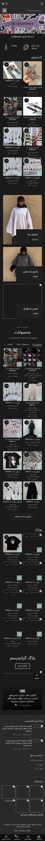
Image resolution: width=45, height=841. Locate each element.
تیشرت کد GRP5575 (32, 554)
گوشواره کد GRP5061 (32, 472)
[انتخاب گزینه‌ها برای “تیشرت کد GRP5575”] (39, 549)
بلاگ (22, 691)
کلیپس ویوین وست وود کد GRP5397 (32, 88)
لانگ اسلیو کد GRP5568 (12, 638)
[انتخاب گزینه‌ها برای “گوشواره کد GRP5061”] (39, 467)
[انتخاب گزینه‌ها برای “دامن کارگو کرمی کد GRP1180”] (39, 398)
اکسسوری (15, 122)
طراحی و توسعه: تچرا (22, 830)
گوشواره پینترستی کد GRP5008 (12, 440)
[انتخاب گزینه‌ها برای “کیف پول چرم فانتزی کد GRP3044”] (39, 364)
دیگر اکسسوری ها (32, 92)
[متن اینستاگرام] (36, 792)
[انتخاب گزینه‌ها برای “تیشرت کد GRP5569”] (39, 634)
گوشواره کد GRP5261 (32, 178)
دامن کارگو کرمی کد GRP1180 (32, 404)
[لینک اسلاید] (22, 24)
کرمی (26, 410)
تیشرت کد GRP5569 (33, 638)
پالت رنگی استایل (34, 410)
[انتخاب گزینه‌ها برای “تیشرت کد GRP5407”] (19, 467)
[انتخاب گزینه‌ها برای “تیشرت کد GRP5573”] (39, 577)
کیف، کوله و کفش (33, 373)
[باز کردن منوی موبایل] (41, 3)
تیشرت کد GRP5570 (12, 610)
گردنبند (29, 153)
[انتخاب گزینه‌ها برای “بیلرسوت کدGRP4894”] (39, 435)
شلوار (30, 408)
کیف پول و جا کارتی (35, 376)
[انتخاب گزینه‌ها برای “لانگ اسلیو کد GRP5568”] (19, 634)
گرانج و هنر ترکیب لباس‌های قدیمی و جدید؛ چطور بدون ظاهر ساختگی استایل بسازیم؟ (22, 698)
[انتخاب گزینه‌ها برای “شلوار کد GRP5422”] (39, 497)
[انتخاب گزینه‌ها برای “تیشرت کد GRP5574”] (19, 549)
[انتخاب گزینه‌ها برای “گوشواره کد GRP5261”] (39, 173)
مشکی (26, 376)
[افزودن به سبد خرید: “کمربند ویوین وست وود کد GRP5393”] (39, 113)
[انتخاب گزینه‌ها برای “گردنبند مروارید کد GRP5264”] (39, 143)
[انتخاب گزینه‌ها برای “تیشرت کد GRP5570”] (19, 605)
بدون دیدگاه (17, 734)
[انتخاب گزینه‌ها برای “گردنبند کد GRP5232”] (19, 173)
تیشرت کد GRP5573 (32, 582)
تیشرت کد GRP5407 (12, 472)
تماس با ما (39, 769)
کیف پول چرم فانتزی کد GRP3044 (32, 369)
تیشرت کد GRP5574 (12, 554)
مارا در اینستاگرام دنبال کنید (30, 815)
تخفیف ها (32, 378)
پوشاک (35, 408)
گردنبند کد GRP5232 (12, 178)
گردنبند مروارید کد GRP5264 (32, 149)
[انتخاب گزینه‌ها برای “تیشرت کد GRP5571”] (39, 605)
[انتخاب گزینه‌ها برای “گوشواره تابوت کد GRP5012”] (19, 497)
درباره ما (40, 764)
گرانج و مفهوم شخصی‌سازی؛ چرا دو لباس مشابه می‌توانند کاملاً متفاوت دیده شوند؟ (18, 743)
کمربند (12, 84)
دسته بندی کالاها (36, 760)
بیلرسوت (33, 442)
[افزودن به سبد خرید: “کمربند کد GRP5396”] (19, 76)
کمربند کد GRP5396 (12, 81)
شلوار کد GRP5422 (32, 502)
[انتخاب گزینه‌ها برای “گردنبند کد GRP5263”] (19, 143)
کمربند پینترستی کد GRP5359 (12, 118)
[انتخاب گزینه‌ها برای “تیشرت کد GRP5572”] (19, 577)
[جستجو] (4, 10)
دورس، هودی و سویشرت (12, 643)
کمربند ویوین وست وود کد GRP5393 (33, 118)
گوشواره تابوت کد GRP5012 (12, 502)
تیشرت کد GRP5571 (33, 610)
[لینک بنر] (22, 219)
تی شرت (10, 475)
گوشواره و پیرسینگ (32, 183)
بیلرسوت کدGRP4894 (32, 439)
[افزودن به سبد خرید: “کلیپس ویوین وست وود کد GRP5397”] (39, 82)
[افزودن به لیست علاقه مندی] (26, 64)
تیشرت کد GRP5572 (12, 582)
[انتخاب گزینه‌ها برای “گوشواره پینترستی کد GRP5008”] (19, 435)
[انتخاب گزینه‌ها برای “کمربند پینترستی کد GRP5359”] (19, 113)
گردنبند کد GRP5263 (12, 148)
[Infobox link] (32, 47)
